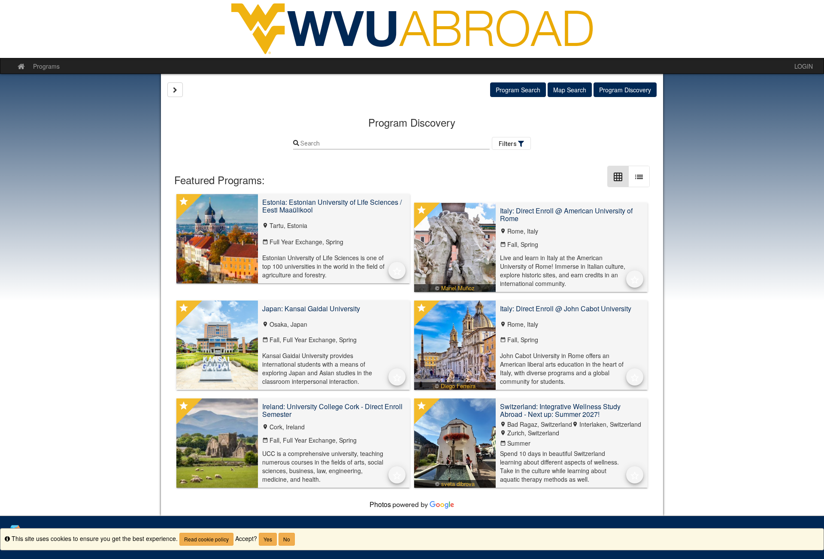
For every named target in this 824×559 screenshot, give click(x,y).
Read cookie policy (206, 539)
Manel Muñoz (458, 288)
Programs (46, 66)
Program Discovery (625, 89)
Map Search (569, 89)
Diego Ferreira (458, 386)
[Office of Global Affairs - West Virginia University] (412, 29)
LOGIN (803, 66)
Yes (268, 539)
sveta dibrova (458, 484)
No (286, 539)
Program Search (518, 89)
